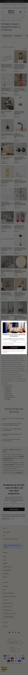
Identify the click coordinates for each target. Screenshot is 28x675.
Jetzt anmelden (14, 347)
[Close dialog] (25, 322)
